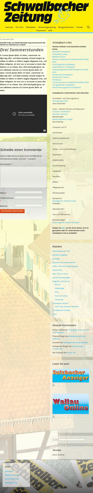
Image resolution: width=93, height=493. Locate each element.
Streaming (59, 299)
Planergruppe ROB (60, 101)
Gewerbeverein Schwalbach (63, 67)
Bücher (58, 284)
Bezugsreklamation (66, 27)
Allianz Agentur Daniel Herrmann (65, 222)
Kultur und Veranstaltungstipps (65, 266)
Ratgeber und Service (61, 281)
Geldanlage (59, 288)
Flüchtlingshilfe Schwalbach (63, 64)
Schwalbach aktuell (60, 303)
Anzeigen (56, 259)
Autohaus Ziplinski (59, 114)
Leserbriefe (57, 270)
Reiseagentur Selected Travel (64, 201)
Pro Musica (56, 80)
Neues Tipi (71, 352)
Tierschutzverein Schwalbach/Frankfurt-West (70, 82)
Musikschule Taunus (60, 77)
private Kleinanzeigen (61, 277)
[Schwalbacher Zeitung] (46, 13)
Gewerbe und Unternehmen (63, 262)
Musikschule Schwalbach (62, 74)
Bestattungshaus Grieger (62, 119)
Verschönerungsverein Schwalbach (66, 87)
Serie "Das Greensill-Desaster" (67, 306)
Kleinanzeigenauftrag (47, 27)
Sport (54, 314)
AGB (50, 30)
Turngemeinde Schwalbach (63, 85)
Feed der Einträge (12, 475)
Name (3, 193)
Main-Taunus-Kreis (60, 274)
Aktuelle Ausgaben (60, 255)
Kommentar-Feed (12, 479)
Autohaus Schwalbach (61, 111)
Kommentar (6, 164)
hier (63, 228)
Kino (56, 292)
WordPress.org (11, 482)
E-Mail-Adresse (6, 199)
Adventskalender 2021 (61, 251)
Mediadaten (31, 27)
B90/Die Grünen (58, 57)
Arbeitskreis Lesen (59, 54)
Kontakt (80, 27)
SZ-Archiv (19, 27)
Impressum (41, 30)
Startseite (9, 27)
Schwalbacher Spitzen (61, 310)
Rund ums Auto (61, 296)
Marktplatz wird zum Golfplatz (75, 342)
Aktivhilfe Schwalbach (61, 51)
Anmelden (9, 471)
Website (3, 206)
